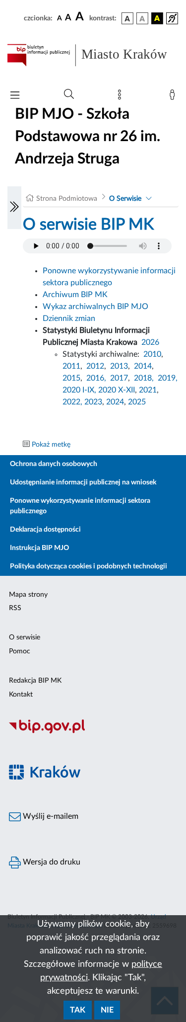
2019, (168, 378)
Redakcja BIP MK (35, 680)
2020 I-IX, (79, 390)
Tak (77, 1010)
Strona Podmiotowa (66, 198)
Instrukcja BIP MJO (39, 548)
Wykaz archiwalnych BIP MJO (95, 307)
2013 (119, 366)
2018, (144, 378)
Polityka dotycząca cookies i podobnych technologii (88, 566)
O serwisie (24, 637)
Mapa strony (28, 594)
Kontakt (21, 694)
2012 (95, 366)
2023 (93, 402)
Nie (107, 1010)
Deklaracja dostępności (45, 529)
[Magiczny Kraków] (93, 778)
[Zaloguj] (174, 96)
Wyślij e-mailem (49, 816)
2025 (137, 402)
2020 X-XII (116, 390)
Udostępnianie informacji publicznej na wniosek (83, 482)
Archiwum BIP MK (75, 295)
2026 (150, 342)
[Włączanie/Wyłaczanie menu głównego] (14, 96)
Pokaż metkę (51, 444)
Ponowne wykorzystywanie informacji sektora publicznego (80, 506)
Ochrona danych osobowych (53, 464)
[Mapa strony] (121, 96)
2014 (143, 366)
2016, (96, 378)
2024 (115, 402)
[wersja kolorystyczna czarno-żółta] (157, 18)
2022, (73, 402)
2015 (71, 378)
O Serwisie (125, 198)
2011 (71, 366)
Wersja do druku (50, 862)
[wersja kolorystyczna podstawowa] (127, 18)
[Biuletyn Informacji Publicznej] (93, 732)
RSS (15, 608)
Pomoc (19, 651)
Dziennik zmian (69, 318)
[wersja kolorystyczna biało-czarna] (142, 18)
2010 (152, 354)
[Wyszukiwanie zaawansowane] (69, 94)
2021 (148, 390)
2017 (119, 378)
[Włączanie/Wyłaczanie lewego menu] (14, 207)
